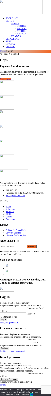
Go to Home (5, 79)
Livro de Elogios (13, 233)
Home (3, 51)
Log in (3, 351)
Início (8, 206)
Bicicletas (10, 211)
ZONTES (21, 26)
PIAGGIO (21, 28)
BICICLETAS (12, 39)
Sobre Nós (10, 209)
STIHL (9, 41)
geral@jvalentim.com (15, 195)
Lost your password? (9, 322)
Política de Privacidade (16, 230)
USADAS (16, 36)
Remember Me (10, 317)
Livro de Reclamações (16, 235)
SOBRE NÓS (12, 18)
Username (31, 339)
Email (35, 342)
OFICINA (10, 44)
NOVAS (15, 23)
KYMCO (21, 33)
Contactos (10, 46)
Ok (31, 394)
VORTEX (21, 31)
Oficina (9, 216)
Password (31, 313)
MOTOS (10, 21)
